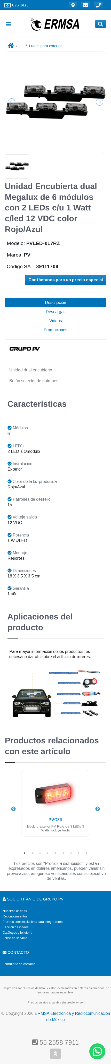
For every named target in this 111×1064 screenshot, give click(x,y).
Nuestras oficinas (15, 911)
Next (97, 809)
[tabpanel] (55, 806)
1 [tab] (24, 853)
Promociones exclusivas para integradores (32, 922)
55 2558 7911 (58, 1042)
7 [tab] (71, 853)
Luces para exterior (45, 46)
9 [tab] (86, 853)
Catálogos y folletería (17, 932)
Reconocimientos (15, 916)
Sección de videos (15, 927)
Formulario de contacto (19, 964)
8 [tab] (78, 853)
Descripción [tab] (55, 302)
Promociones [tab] (55, 330)
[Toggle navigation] (10, 24)
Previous (13, 809)
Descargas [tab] (56, 312)
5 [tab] (55, 853)
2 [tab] (32, 853)
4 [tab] (47, 853)
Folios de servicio (15, 938)
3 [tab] (40, 853)
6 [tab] (63, 853)
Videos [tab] (55, 321)
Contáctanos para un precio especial (65, 280)
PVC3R (55, 820)
